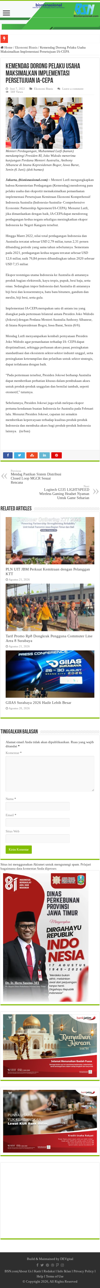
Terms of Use (55, 1276)
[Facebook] (37, 1265)
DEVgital (66, 1259)
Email (11, 815)
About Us (25, 1271)
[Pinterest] (47, 1265)
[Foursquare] (57, 1265)
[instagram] (62, 1265)
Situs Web (12, 831)
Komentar (14, 753)
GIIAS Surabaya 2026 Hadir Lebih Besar (38, 702)
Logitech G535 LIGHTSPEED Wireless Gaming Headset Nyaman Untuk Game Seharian (64, 492)
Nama (11, 799)
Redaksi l (50, 1271)
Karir (37, 1271)
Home (8, 47)
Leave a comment (72, 88)
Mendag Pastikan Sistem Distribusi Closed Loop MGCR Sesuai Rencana (36, 476)
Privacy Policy (84, 1271)
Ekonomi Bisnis (26, 47)
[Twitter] (42, 1265)
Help (40, 1276)
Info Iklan (64, 1271)
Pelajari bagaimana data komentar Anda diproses (46, 866)
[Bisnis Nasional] (50, 15)
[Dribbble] (53, 1265)
